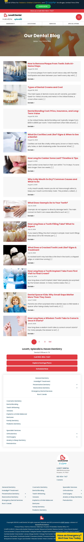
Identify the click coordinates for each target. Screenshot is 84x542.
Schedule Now (42, 369)
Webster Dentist (36, 539)
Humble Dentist (9, 534)
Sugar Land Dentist (24, 539)
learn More (43, 6)
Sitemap (40, 527)
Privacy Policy (19, 527)
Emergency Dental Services (42, 391)
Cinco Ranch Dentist (70, 529)
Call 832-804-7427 (42, 357)
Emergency (10, 24)
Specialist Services (14, 430)
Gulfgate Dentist (35, 532)
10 (44, 341)
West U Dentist (48, 539)
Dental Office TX (63, 527)
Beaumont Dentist (46, 529)
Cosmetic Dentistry (14, 401)
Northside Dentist (24, 536)
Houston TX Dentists (50, 527)
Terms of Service (30, 527)
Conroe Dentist (9, 532)
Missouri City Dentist (10, 536)
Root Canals (42, 394)
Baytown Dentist (33, 529)
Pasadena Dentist (36, 536)
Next (50, 341)
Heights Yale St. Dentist (71, 532)
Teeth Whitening (13, 407)
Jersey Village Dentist (31, 534)
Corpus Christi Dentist (22, 532)
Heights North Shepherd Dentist (52, 532)
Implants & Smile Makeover (17, 414)
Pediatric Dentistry (14, 424)
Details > (31, 79)
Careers (60, 480)
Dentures (10, 417)
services (52, 24)
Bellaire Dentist (58, 529)
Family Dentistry (13, 420)
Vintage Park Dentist (46, 534)
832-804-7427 (62, 476)
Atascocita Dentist (21, 529)
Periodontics (11, 443)
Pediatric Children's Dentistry (30, 3)
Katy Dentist (19, 534)
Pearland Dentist (49, 536)
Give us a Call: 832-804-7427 (42, 11)
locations (32, 24)
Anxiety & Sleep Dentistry (16, 440)
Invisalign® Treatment (42, 381)
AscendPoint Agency (42, 524)
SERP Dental (65, 522)
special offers (73, 24)
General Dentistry (42, 378)
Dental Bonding (12, 404)
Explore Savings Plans (42, 363)
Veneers (10, 411)
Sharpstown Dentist (10, 539)
